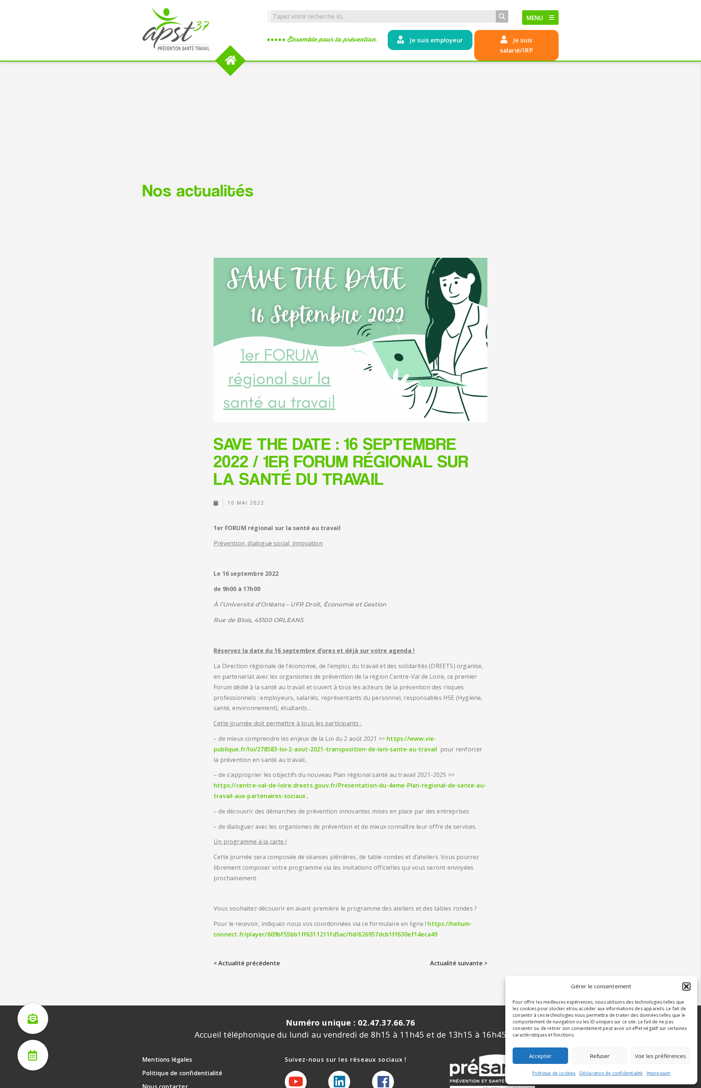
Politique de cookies (554, 1073)
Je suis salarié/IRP (516, 45)
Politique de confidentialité (182, 1073)
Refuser (600, 1056)
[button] (686, 986)
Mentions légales (167, 1060)
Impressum (659, 1073)
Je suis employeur (436, 40)
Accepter (540, 1056)
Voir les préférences (660, 1056)
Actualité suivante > (458, 963)
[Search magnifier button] (502, 16)
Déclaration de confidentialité (611, 1073)
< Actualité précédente (247, 963)
